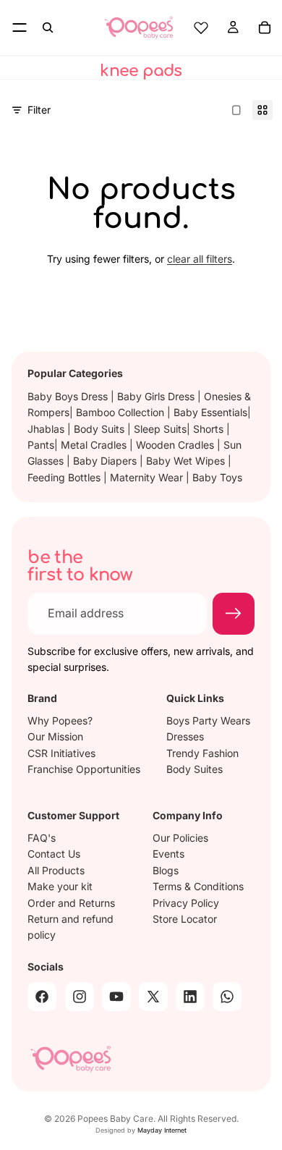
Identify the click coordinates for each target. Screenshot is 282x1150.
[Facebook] (42, 996)
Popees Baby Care (115, 1118)
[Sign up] (234, 613)
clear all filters (199, 259)
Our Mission (55, 736)
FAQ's (41, 838)
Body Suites (194, 768)
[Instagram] (79, 996)
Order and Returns (71, 902)
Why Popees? (60, 720)
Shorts (209, 429)
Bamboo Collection (121, 412)
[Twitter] (153, 996)
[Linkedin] (190, 996)
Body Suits (100, 429)
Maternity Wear (148, 477)
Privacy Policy (186, 902)
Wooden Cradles (176, 445)
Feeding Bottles (65, 477)
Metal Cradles (95, 445)
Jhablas (47, 429)
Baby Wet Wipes (187, 460)
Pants (40, 445)
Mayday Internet (162, 1130)
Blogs (166, 869)
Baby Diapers (106, 460)
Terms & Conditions (198, 886)
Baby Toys (217, 477)
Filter (39, 109)
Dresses (185, 736)
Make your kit (60, 886)
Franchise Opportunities (83, 768)
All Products (56, 869)
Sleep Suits (160, 429)
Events (168, 853)
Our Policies (180, 838)
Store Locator (185, 919)
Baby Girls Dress (157, 396)
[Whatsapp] (227, 996)
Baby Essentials (210, 412)
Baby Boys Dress (69, 396)
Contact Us (53, 853)
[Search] (48, 27)
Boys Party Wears (208, 720)
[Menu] (19, 27)
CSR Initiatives (61, 752)
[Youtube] (116, 996)
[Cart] (265, 27)
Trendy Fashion (202, 752)
